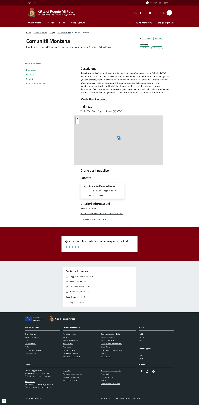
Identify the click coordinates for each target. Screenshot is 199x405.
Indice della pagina (33, 63)
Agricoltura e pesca (69, 334)
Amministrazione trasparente (111, 371)
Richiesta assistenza (70, 380)
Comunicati (142, 337)
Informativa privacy (107, 377)
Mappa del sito (39, 398)
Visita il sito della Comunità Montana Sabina (101, 213)
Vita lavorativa (106, 356)
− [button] (77, 122)
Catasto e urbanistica (70, 350)
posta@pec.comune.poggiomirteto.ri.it (41, 384)
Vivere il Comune (78, 22)
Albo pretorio (105, 374)
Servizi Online (105, 347)
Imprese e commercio (108, 337)
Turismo (103, 353)
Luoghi (141, 355)
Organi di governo (31, 334)
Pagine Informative (143, 22)
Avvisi (141, 340)
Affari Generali (30, 381)
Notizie (141, 334)
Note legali (104, 380)
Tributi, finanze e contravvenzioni (112, 350)
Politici (27, 347)
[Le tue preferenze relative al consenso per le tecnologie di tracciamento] (4, 401)
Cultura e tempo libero (70, 353)
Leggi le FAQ (67, 371)
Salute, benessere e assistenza (111, 343)
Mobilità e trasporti (107, 340)
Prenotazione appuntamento (72, 374)
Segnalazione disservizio (71, 377)
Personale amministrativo (33, 350)
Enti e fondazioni (30, 343)
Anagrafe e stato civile (70, 340)
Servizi (62, 22)
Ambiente (66, 337)
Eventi (141, 358)
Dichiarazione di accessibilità (110, 383)
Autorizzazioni (67, 347)
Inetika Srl (139, 398)
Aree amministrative (32, 337)
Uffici (26, 340)
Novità (51, 22)
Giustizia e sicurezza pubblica (110, 334)
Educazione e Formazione (71, 356)
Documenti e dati (30, 353)
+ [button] (77, 118)
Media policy (29, 398)
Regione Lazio (31, 2)
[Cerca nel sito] (169, 13)
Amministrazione (35, 22)
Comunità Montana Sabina (102, 186)
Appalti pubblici (68, 343)
